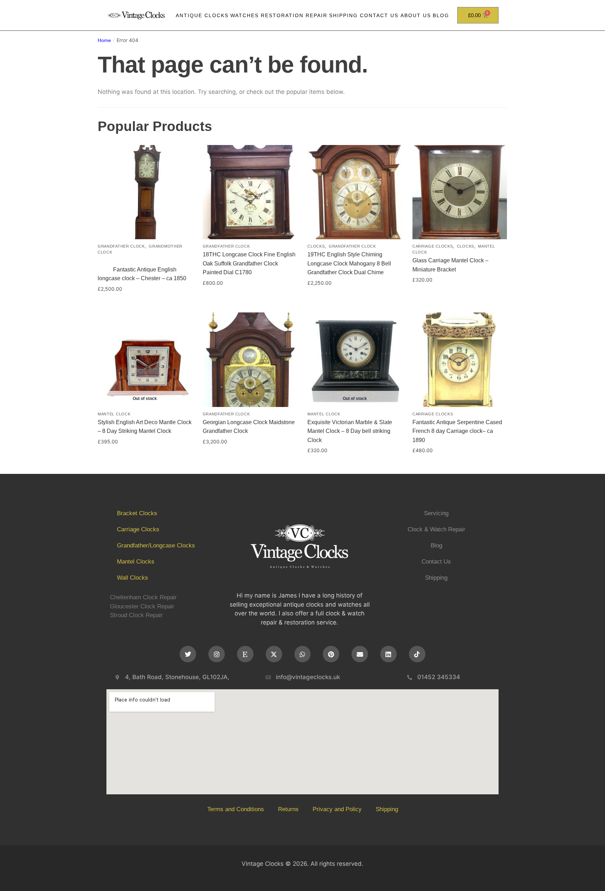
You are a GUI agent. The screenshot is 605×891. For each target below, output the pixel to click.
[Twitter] (188, 654)
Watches (244, 15)
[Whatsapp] (302, 654)
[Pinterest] (331, 654)
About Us (416, 15)
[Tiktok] (417, 654)
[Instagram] (216, 654)
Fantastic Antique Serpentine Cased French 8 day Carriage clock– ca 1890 (457, 431)
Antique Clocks (202, 15)
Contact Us (379, 15)
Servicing (436, 513)
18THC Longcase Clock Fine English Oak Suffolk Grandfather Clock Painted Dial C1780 (249, 263)
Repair (316, 15)
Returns (288, 809)
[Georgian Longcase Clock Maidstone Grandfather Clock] (250, 359)
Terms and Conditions (235, 809)
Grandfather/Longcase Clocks (156, 545)
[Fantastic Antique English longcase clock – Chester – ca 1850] (145, 192)
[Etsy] (245, 654)
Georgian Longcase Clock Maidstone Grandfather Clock (249, 426)
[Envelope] (360, 654)
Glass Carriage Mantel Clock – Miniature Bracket (450, 264)
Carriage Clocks (432, 246)
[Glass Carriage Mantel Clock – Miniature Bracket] (459, 192)
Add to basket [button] (145, 303)
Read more (145, 465)
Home (104, 40)
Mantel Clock (114, 414)
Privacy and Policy (337, 809)
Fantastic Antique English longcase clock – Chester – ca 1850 (145, 269)
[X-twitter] (274, 654)
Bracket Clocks (137, 513)
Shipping (343, 15)
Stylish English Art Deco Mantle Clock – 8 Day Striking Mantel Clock (145, 426)
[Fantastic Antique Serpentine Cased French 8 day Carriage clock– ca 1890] (459, 359)
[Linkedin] (388, 654)
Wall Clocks (132, 577)
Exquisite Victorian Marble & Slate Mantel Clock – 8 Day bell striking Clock (349, 431)
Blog (441, 15)
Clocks (316, 246)
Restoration (282, 15)
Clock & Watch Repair (436, 529)
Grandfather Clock (121, 246)
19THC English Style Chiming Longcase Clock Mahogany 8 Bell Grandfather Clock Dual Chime (349, 263)
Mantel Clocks (135, 561)
